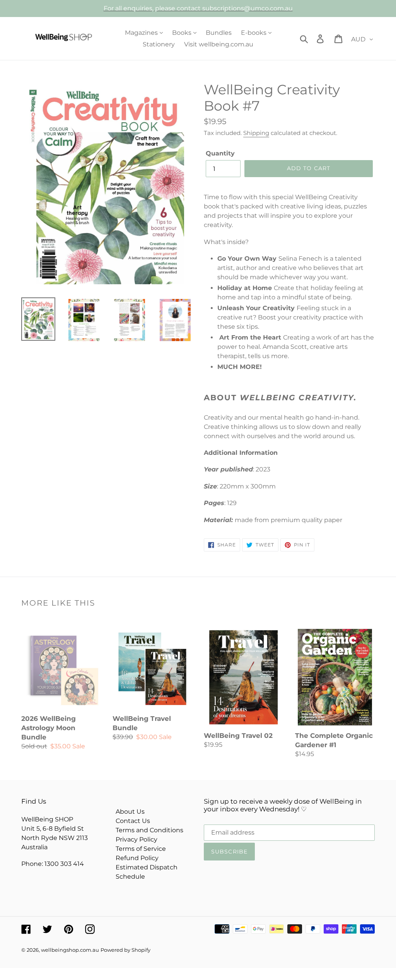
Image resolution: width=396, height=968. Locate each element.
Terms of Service (141, 848)
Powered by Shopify (125, 950)
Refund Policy (137, 858)
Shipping (256, 133)
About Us (130, 811)
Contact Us (133, 821)
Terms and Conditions (149, 830)
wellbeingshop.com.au (70, 950)
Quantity (220, 153)
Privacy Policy (136, 839)
